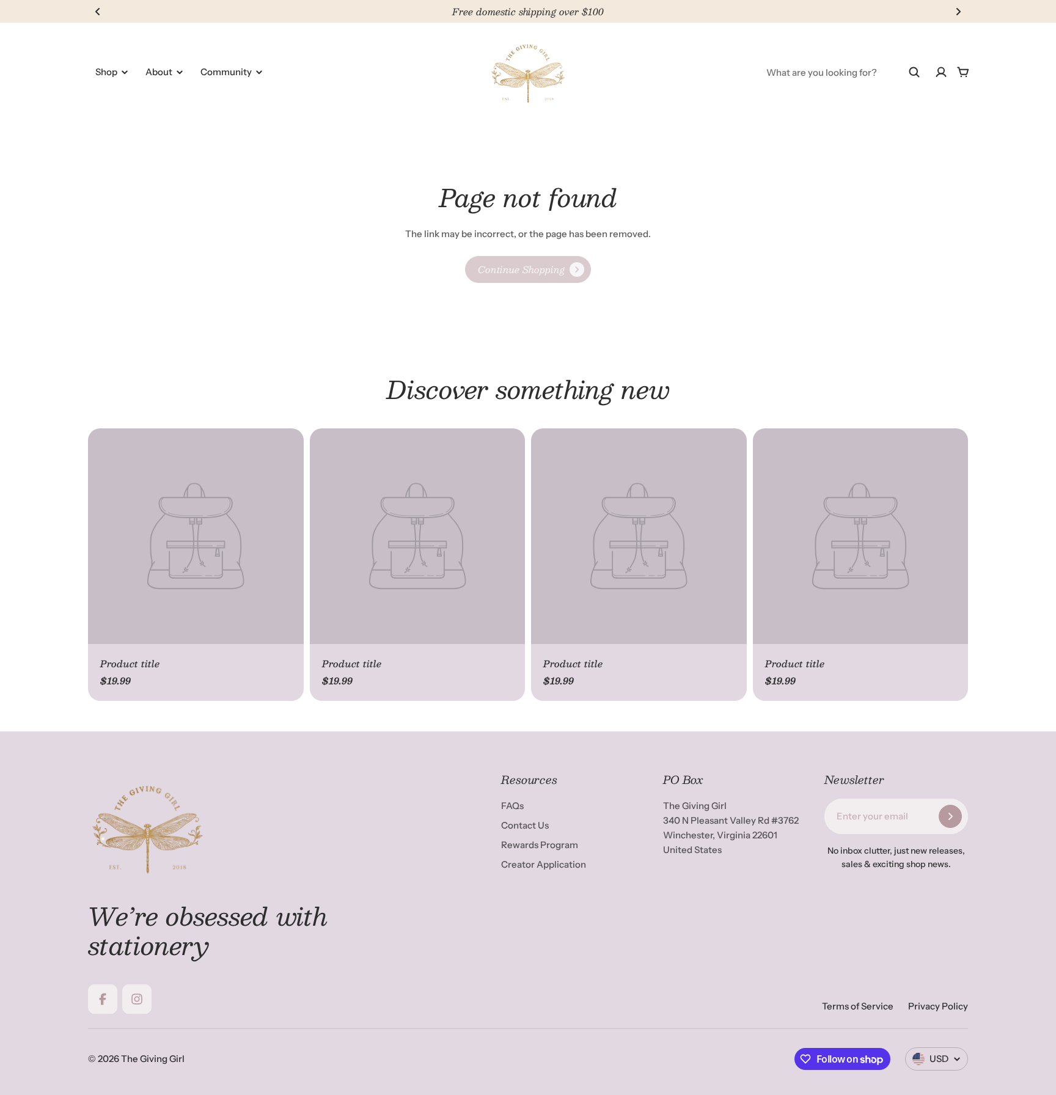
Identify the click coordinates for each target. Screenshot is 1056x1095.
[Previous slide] (98, 11)
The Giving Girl (153, 1058)
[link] (528, 269)
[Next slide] (958, 11)
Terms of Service (857, 1006)
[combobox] (843, 72)
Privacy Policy (938, 1006)
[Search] (914, 72)
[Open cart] (963, 72)
